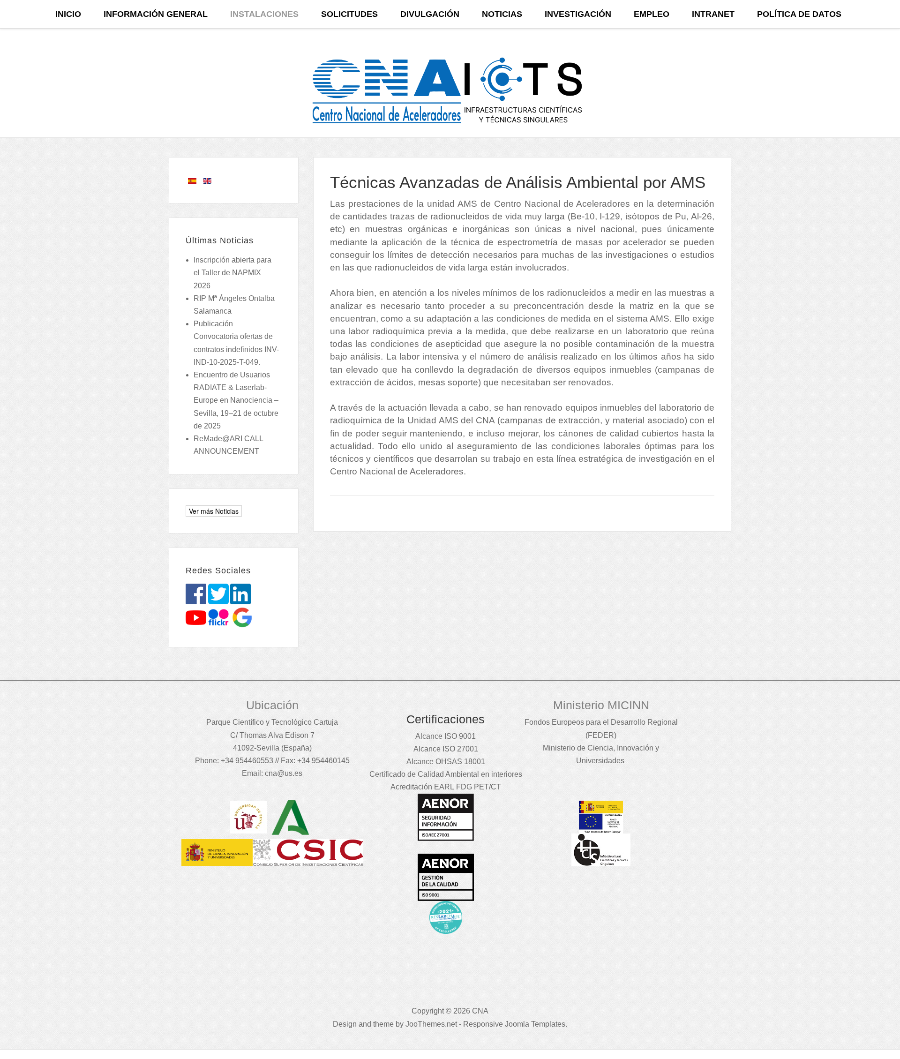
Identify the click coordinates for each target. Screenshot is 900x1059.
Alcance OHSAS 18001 (445, 762)
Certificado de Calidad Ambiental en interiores (445, 774)
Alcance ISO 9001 (445, 736)
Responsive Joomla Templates (514, 1024)
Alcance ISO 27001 (445, 749)
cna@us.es (283, 773)
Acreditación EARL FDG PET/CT (445, 787)
